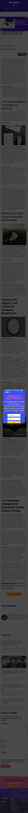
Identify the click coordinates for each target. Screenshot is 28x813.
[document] (14, 406)
